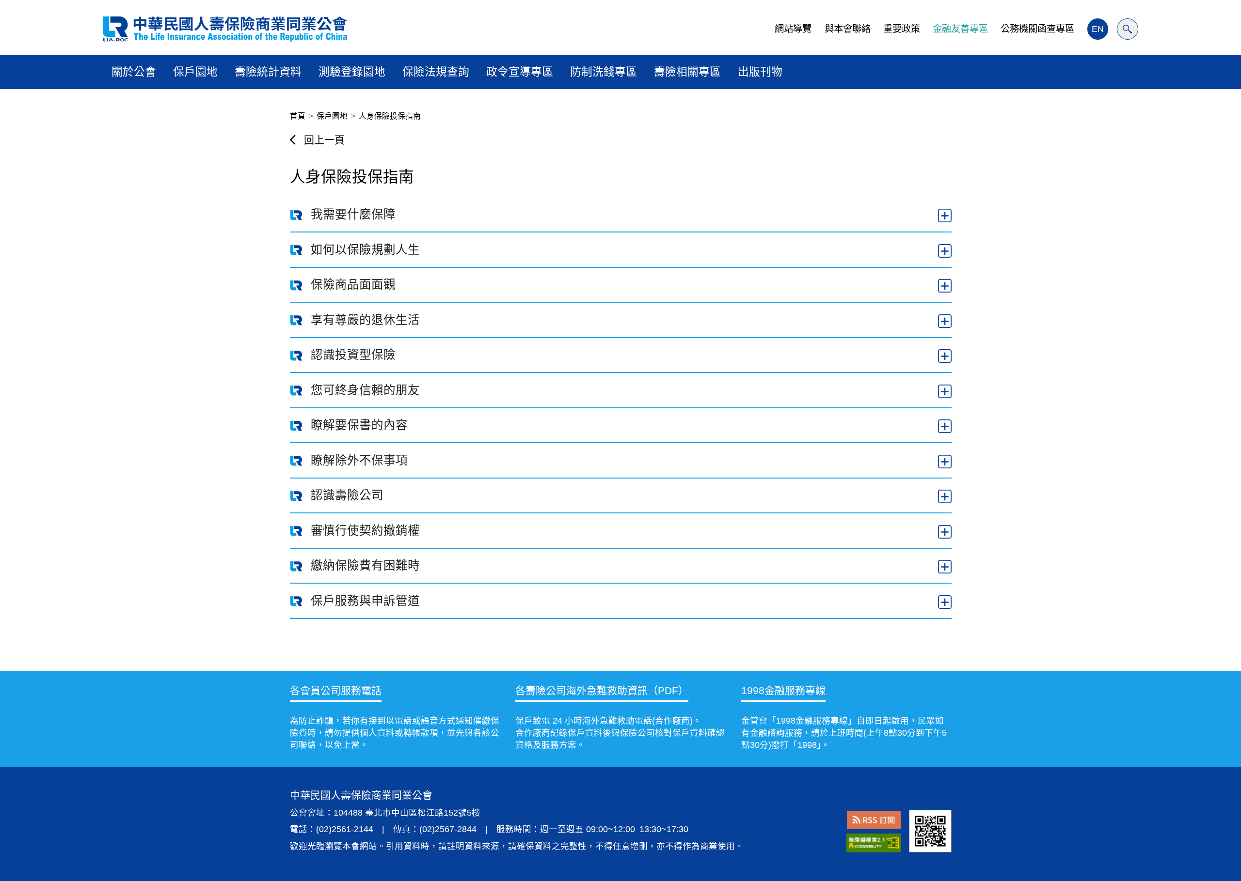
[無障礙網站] (873, 843)
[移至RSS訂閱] (874, 820)
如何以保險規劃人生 (365, 249)
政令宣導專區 (519, 71)
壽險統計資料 (268, 71)
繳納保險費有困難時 (365, 565)
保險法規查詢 (435, 71)
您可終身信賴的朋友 (365, 390)
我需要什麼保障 (353, 214)
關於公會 (133, 71)
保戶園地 (195, 71)
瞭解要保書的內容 (359, 425)
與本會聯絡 (848, 29)
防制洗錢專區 (603, 71)
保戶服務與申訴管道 (365, 600)
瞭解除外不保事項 (359, 460)
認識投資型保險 (353, 354)
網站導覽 (793, 29)
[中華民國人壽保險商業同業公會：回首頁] (225, 29)
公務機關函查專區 (1037, 29)
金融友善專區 (960, 29)
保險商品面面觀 (353, 284)
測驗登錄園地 (351, 71)
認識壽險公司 (347, 495)
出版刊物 (760, 71)
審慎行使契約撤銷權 (365, 530)
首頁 (297, 116)
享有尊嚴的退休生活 (365, 319)
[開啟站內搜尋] (1127, 29)
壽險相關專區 (687, 71)
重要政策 (901, 29)
